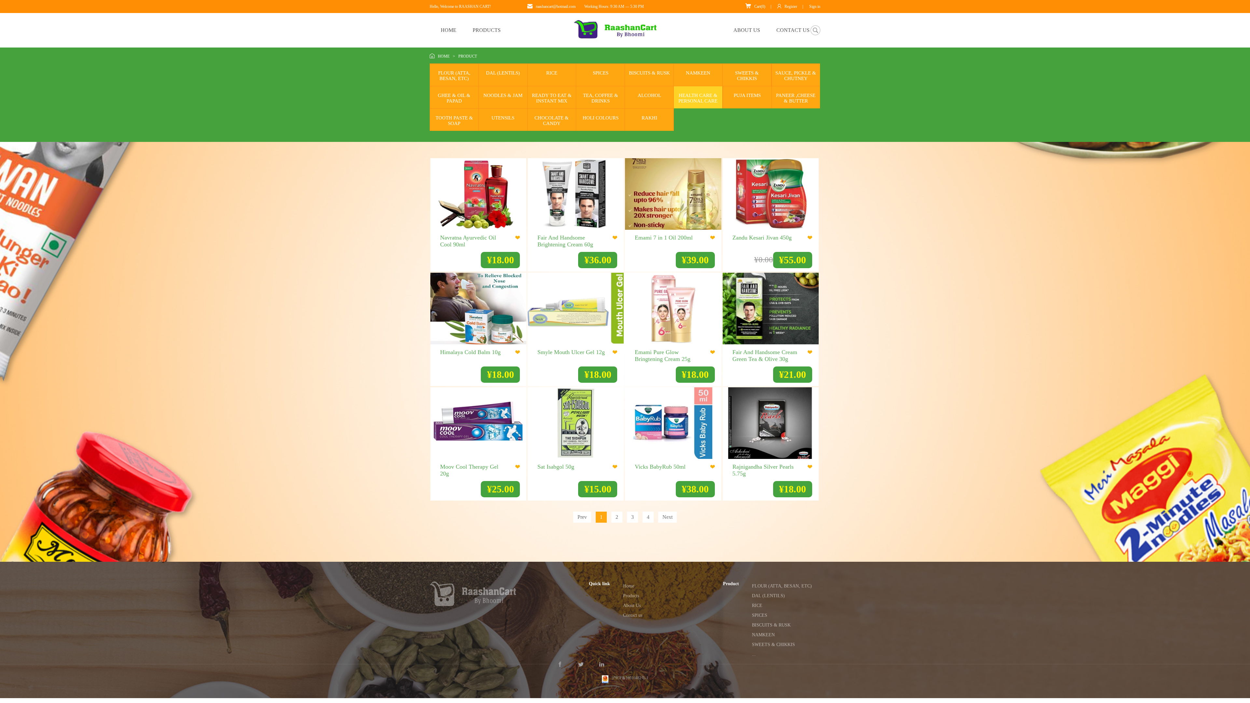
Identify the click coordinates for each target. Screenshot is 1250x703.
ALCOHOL (649, 95)
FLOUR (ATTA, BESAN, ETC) (454, 75)
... (754, 654)
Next (667, 517)
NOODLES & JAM (502, 95)
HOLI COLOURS (600, 117)
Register (791, 6)
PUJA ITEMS (747, 95)
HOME (448, 30)
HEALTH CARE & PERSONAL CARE (697, 98)
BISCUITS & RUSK (649, 73)
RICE (551, 73)
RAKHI (649, 117)
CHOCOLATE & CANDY (552, 120)
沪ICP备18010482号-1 (630, 672)
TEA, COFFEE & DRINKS (600, 98)
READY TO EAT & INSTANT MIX (552, 98)
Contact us (632, 615)
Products (631, 595)
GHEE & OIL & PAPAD (454, 98)
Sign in (814, 6)
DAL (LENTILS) (503, 73)
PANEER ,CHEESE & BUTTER (795, 98)
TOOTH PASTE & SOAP (454, 120)
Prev (582, 517)
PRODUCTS (487, 30)
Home (628, 586)
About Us (632, 605)
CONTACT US (793, 30)
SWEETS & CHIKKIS (747, 75)
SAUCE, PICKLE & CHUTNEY (795, 75)
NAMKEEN (698, 73)
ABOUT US (746, 30)
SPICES (600, 73)
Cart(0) (759, 6)
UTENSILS (503, 117)
